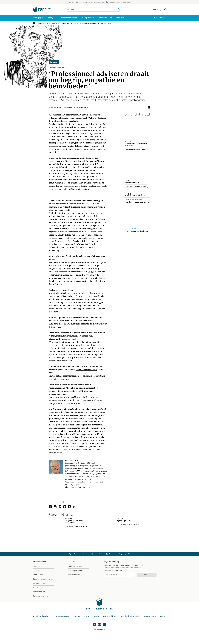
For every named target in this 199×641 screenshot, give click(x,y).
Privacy (86, 616)
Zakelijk (71, 562)
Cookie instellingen (109, 616)
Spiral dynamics (66, 412)
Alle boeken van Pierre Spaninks (77, 487)
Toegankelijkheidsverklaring (130, 616)
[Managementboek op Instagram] (104, 624)
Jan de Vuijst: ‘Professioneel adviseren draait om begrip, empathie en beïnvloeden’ (87, 23)
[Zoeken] (118, 9)
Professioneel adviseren (137, 202)
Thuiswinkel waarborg (42, 616)
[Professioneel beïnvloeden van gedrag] (132, 127)
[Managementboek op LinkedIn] (94, 624)
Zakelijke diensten (75, 566)
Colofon (77, 616)
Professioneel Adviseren (89, 115)
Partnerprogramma (40, 596)
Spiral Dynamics (132, 182)
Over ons (36, 566)
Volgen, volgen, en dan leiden (136, 231)
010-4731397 (161, 18)
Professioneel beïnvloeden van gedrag (136, 144)
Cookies (96, 616)
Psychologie (55, 23)
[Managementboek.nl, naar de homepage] (42, 12)
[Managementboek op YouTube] (99, 624)
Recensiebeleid (39, 592)
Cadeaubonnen (74, 575)
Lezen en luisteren (40, 583)
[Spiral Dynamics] (132, 166)
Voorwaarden (38, 575)
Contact (36, 571)
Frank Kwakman (91, 366)
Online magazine (43, 23)
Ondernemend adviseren (86, 369)
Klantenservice (39, 562)
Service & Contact (150, 616)
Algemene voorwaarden (62, 616)
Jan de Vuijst (111, 99)
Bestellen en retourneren (43, 579)
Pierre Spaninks (56, 107)
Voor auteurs (38, 588)
